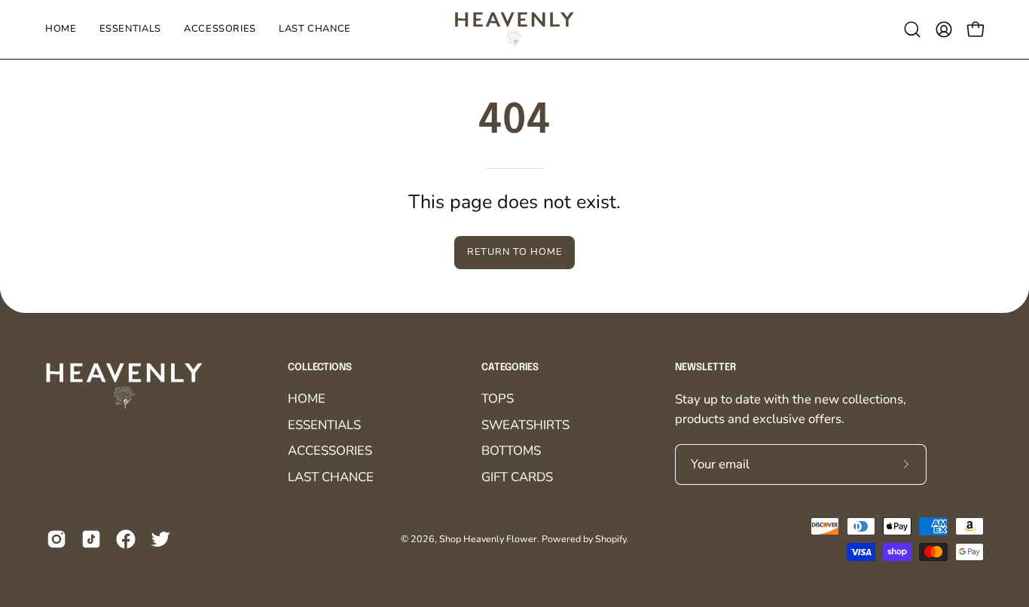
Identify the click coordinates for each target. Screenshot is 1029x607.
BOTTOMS (511, 451)
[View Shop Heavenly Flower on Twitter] (160, 539)
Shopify (610, 539)
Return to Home (514, 252)
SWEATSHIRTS (525, 425)
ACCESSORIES (330, 451)
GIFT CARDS (517, 477)
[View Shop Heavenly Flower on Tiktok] (91, 539)
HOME (306, 398)
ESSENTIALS (324, 425)
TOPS (497, 398)
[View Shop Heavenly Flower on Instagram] (56, 539)
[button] (912, 29)
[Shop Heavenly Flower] (514, 29)
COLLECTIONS (320, 367)
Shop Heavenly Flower (488, 539)
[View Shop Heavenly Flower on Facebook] (126, 539)
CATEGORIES (510, 367)
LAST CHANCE (331, 477)
